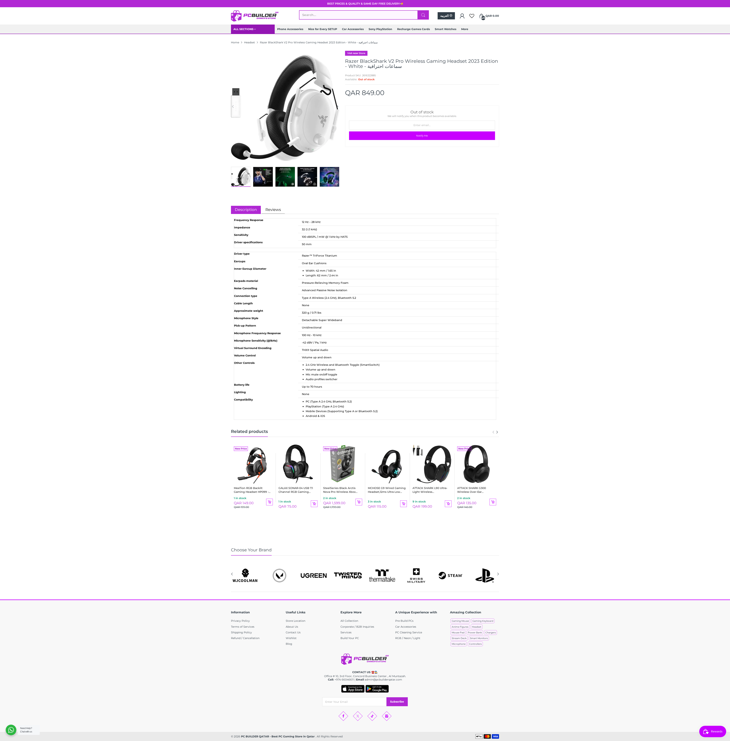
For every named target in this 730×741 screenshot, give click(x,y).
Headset (476, 626)
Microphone (459, 643)
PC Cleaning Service (408, 632)
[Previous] (337, 106)
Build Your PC (349, 638)
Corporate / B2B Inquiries (357, 626)
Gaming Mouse (460, 620)
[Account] (462, 16)
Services (346, 632)
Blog (289, 644)
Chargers (490, 632)
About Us (292, 626)
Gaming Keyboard (482, 620)
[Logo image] (245, 575)
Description (246, 209)
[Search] (423, 15)
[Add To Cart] (269, 502)
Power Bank (475, 632)
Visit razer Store (356, 53)
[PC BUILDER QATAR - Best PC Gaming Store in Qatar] (255, 15)
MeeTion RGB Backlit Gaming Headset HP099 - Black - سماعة (251, 490)
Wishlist (291, 638)
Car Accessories (405, 626)
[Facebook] (343, 716)
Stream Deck (459, 638)
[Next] (233, 106)
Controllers (475, 643)
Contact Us (293, 632)
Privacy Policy (240, 621)
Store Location (295, 621)
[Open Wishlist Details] (471, 16)
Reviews (273, 209)
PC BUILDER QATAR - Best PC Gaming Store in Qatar (278, 736)
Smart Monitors (479, 638)
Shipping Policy (241, 632)
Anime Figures (460, 626)
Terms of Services (242, 626)
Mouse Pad (458, 632)
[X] (357, 716)
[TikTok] (372, 716)
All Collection (349, 621)
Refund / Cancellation (245, 638)
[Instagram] (386, 716)
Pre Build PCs (404, 621)
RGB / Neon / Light (407, 638)
